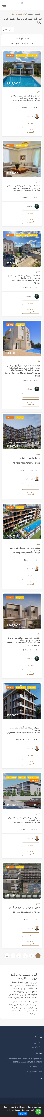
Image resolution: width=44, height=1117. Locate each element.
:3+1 (36, 287)
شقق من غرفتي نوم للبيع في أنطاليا (24, 907)
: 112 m (22, 829)
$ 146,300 (12, 445)
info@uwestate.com (34, 1072)
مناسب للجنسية (33, 777)
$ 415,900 (12, 805)
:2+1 (36, 919)
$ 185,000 (12, 895)
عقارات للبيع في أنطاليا (30, 457)
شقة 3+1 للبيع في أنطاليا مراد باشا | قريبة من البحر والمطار (24, 276)
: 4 (31, 197)
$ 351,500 (12, 353)
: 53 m (22, 470)
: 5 (31, 108)
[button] (17, 43)
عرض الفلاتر (8, 29)
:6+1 (36, 197)
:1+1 (36, 560)
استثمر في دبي (37, 1046)
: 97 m (25, 919)
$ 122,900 (12, 535)
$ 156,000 (12, 715)
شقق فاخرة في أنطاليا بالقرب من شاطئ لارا (25, 549)
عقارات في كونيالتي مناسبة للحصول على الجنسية (24, 819)
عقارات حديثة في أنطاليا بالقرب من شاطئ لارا (24, 729)
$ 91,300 (12, 263)
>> (7, 956)
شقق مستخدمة (21, 55)
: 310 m (25, 650)
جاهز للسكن (33, 55)
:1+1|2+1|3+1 (33, 739)
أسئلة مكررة (37, 1042)
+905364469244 (36, 1067)
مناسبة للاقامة (21, 687)
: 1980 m (24, 108)
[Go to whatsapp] (38, 1112)
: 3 (31, 380)
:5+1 (36, 108)
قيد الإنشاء (19, 417)
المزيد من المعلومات (30, 130)
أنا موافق (22, 1113)
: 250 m (25, 380)
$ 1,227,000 (14, 83)
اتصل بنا (30, 123)
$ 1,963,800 (14, 625)
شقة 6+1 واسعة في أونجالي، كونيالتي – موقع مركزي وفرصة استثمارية (22, 187)
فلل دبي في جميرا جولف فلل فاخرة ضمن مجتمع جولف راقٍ (24, 639)
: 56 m (25, 560)
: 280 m (25, 197)
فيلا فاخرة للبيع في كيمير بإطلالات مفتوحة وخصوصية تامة (25, 97)
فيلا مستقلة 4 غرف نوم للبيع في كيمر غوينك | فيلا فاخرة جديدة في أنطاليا (23, 366)
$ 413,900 (12, 173)
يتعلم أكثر (10, 1110)
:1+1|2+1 (34, 470)
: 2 (31, 287)
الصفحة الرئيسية (34, 14)
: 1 (27, 470)
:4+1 (36, 380)
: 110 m (25, 287)
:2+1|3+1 (34, 829)
